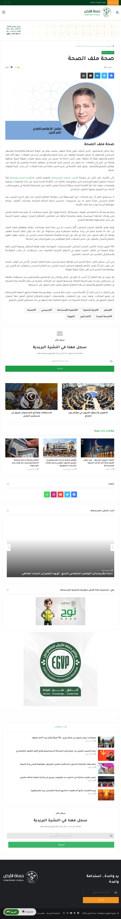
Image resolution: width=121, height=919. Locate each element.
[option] (60, 547)
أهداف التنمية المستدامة (65, 178)
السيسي (45, 310)
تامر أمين (84, 317)
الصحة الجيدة (103, 317)
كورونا (70, 317)
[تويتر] (104, 76)
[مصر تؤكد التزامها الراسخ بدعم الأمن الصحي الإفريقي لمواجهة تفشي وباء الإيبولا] (106, 768)
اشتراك (61, 845)
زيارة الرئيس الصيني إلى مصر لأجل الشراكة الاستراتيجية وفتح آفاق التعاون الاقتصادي (56, 751)
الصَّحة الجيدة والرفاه (22, 178)
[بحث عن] (117, 13)
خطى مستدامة (98, 46)
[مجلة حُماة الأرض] (60, 30)
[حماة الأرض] (97, 12)
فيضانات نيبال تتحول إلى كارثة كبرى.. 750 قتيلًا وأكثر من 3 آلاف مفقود (64, 738)
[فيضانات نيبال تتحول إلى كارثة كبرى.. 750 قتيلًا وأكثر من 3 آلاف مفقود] (106, 742)
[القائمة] (3, 13)
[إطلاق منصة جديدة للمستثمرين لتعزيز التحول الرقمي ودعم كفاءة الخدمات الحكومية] (59, 447)
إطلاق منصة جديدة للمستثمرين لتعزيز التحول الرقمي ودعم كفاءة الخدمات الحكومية (61, 463)
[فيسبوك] (111, 76)
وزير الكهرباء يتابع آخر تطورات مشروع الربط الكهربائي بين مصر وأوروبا (63, 791)
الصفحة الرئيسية (53, 914)
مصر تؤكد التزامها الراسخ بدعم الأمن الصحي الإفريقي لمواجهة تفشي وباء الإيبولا (58, 764)
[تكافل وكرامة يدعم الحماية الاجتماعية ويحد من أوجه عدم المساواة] (22, 447)
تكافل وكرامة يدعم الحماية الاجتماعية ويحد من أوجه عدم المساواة (25, 463)
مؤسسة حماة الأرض (36, 914)
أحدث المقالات (60, 727)
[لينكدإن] (97, 76)
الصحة (30, 310)
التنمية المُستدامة (66, 310)
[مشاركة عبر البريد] (90, 76)
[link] (11, 912)
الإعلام (107, 310)
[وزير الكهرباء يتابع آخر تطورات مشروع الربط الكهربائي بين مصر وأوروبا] (106, 794)
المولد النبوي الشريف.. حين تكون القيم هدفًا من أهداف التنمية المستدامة (98, 463)
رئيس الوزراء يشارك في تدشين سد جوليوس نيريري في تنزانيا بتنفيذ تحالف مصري (74, 3)
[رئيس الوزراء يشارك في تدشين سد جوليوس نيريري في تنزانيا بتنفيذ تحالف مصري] (106, 781)
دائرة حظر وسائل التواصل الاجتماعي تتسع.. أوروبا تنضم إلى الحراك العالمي (67, 573)
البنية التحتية (90, 310)
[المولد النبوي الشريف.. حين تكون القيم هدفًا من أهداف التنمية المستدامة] (97, 447)
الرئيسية (109, 46)
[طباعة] (83, 76)
